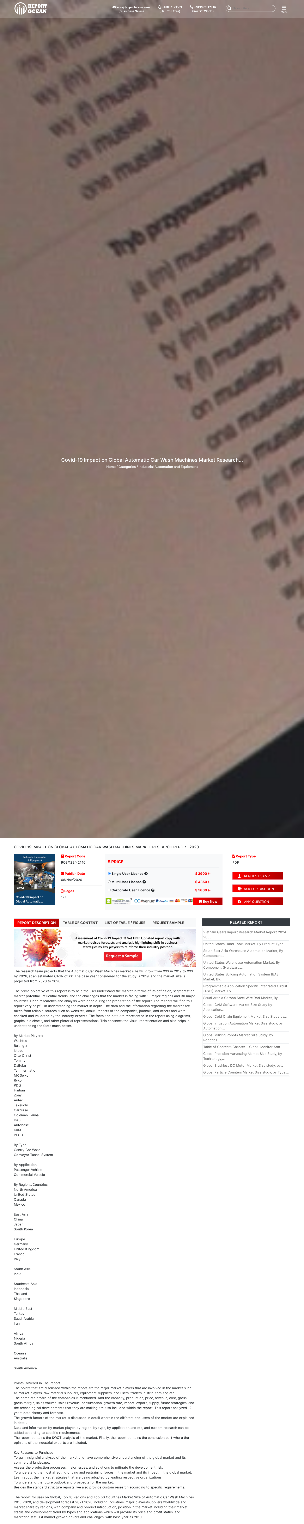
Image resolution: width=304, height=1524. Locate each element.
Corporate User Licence (130, 890)
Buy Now (209, 901)
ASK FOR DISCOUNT (259, 889)
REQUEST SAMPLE (257, 876)
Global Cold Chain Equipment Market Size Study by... (245, 1016)
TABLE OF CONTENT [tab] (80, 923)
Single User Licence (127, 873)
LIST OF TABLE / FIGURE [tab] (125, 923)
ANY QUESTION (255, 902)
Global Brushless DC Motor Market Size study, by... (243, 1065)
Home (111, 467)
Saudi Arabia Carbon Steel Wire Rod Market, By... (241, 998)
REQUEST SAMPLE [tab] (168, 923)
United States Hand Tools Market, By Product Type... (244, 944)
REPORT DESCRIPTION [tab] (36, 923)
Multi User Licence (126, 882)
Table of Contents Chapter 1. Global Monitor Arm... (242, 1047)
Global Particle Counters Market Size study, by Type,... (246, 1072)
